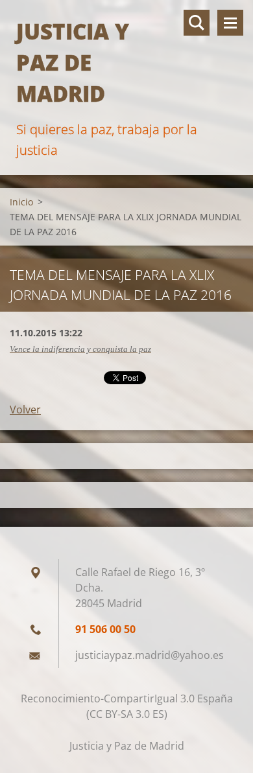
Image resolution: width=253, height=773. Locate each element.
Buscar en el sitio (197, 23)
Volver (25, 409)
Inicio (21, 202)
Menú (230, 23)
